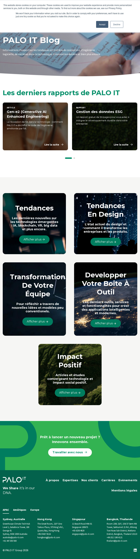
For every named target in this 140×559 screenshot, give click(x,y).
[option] (35, 126)
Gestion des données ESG (99, 112)
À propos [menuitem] (52, 480)
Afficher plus (33, 239)
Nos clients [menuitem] (89, 480)
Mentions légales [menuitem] (124, 490)
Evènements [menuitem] (127, 480)
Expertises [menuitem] (70, 480)
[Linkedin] (135, 550)
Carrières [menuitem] (108, 480)
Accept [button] (102, 24)
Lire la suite (51, 144)
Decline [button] (116, 24)
